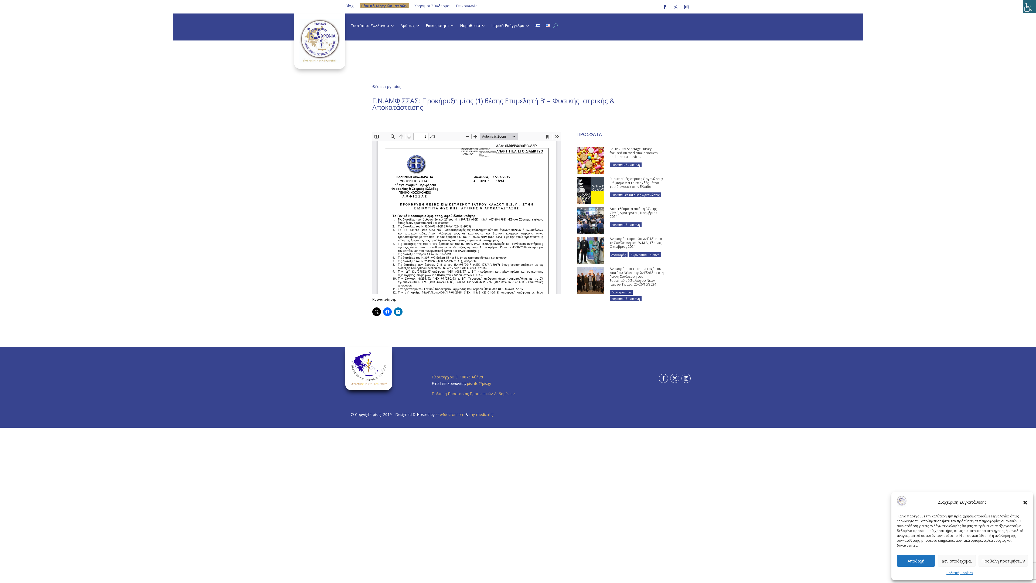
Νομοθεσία (470, 26)
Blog (349, 5)
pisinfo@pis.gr (479, 383)
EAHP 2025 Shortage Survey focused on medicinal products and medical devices (633, 153)
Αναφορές (618, 255)
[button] (1025, 502)
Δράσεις (407, 26)
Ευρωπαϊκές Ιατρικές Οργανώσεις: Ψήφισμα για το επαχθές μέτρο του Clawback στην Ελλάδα (636, 183)
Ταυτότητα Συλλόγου (370, 26)
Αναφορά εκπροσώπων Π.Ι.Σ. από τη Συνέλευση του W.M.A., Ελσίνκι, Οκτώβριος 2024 (636, 242)
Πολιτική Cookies (959, 573)
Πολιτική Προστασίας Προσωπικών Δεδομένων (473, 393)
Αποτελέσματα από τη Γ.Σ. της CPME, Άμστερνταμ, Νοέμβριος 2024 (633, 212)
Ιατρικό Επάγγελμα (507, 26)
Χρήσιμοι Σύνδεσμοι (432, 5)
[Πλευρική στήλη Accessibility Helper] (1029, 6)
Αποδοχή (916, 561)
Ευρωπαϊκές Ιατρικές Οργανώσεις (635, 195)
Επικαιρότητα (437, 26)
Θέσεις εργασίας (386, 86)
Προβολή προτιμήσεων (1003, 561)
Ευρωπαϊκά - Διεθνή (625, 165)
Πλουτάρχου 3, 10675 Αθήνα (457, 376)
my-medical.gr (481, 414)
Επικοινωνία (467, 5)
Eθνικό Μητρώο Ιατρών (384, 5)
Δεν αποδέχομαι (957, 561)
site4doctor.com (450, 414)
